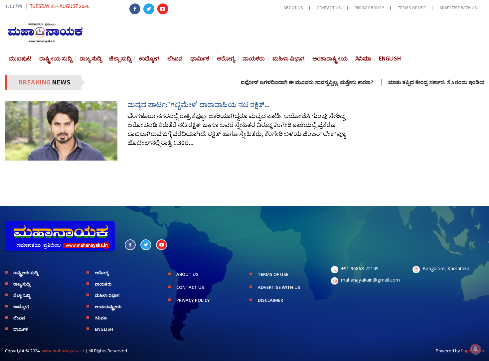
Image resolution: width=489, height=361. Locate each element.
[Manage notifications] (475, 349)
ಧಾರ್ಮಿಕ (199, 58)
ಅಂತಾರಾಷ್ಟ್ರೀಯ (330, 58)
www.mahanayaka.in (63, 351)
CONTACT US (329, 8)
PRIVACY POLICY (369, 8)
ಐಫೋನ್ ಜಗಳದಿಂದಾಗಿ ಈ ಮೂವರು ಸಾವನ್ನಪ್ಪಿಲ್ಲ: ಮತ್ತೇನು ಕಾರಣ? (295, 82)
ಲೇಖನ (175, 58)
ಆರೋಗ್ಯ (226, 58)
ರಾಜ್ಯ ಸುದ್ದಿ (90, 58)
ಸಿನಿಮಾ (363, 58)
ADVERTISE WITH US (458, 8)
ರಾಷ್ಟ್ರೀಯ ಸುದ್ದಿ (55, 58)
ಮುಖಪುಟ (20, 58)
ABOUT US (293, 8)
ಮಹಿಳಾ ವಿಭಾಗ (288, 58)
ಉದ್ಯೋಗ (149, 58)
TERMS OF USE (412, 8)
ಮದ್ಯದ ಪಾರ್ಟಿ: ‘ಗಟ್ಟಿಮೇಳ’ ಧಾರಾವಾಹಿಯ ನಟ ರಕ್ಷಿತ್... (198, 104)
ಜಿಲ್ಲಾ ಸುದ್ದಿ (120, 58)
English (390, 58)
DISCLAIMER (270, 300)
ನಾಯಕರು (254, 58)
